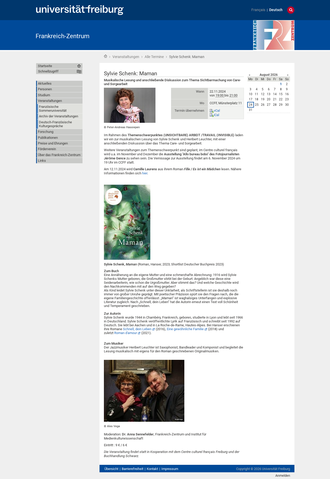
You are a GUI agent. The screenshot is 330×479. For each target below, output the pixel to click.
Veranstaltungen (125, 57)
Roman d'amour (125, 333)
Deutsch (276, 10)
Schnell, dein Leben (137, 329)
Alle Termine (154, 57)
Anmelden (282, 475)
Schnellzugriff (48, 71)
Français (258, 10)
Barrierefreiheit (132, 469)
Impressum (169, 469)
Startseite (105, 56)
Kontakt (152, 469)
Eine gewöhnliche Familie (185, 329)
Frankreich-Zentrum (62, 36)
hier (144, 173)
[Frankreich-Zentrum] (273, 34)
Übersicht (111, 469)
